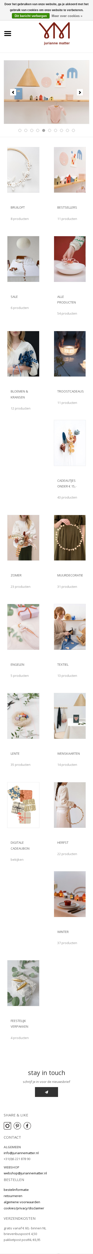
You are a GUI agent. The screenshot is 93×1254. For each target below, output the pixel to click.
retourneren (13, 1196)
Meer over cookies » (67, 16)
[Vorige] (13, 92)
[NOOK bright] (46, 92)
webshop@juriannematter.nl (25, 1173)
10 (73, 130)
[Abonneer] (46, 1092)
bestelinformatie (16, 1189)
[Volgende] (80, 92)
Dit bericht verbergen (31, 16)
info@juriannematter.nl (21, 1153)
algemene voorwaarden (22, 1202)
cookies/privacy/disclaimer (24, 1208)
